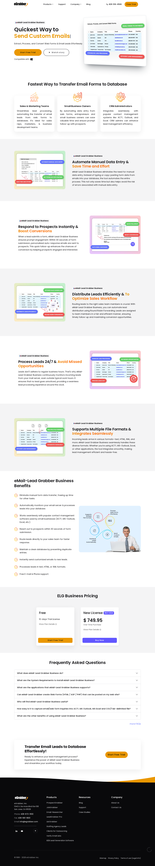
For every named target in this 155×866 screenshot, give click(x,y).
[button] (56, 624)
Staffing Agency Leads (56, 826)
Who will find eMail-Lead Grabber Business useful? (42, 701)
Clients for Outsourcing (57, 831)
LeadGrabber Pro (54, 817)
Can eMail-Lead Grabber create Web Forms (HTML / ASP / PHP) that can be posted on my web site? (68, 694)
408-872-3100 (27, 814)
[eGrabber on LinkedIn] (16, 831)
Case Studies (84, 812)
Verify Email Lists (54, 836)
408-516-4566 (115, 4)
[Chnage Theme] (35, 831)
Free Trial (131, 4)
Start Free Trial (55, 640)
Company (75, 4)
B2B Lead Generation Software (60, 840)
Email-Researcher (55, 812)
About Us (115, 802)
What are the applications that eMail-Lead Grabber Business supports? (53, 687)
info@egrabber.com (29, 821)
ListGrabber (52, 821)
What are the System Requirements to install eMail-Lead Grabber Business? (56, 680)
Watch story (57, 52)
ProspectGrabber (55, 802)
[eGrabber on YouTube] (22, 831)
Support (62, 4)
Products (47, 4)
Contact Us (116, 807)
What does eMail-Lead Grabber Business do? (40, 673)
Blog (88, 4)
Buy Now (99, 640)
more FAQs (135, 723)
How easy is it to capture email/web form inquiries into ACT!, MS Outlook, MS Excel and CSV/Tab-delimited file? (74, 708)
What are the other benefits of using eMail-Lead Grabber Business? (51, 715)
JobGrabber (52, 807)
